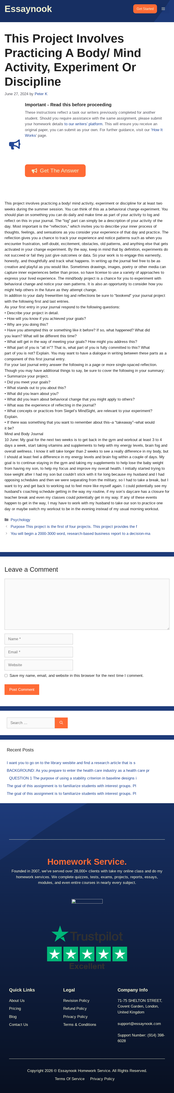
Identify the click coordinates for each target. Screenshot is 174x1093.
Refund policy (75, 1008)
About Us (17, 1001)
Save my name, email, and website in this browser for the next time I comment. (77, 675)
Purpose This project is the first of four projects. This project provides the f (74, 526)
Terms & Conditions (79, 1024)
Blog (13, 1017)
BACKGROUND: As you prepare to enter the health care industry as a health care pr (78, 770)
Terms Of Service (70, 1079)
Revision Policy (76, 1001)
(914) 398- (156, 1035)
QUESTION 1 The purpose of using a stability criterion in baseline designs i (72, 778)
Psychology (20, 520)
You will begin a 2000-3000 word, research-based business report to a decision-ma (80, 533)
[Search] (61, 723)
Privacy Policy (75, 1017)
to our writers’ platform (83, 124)
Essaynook (28, 9)
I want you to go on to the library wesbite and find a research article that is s (71, 763)
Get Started (145, 9)
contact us (18, 1024)
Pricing (15, 1008)
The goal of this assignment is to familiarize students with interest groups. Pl (71, 786)
